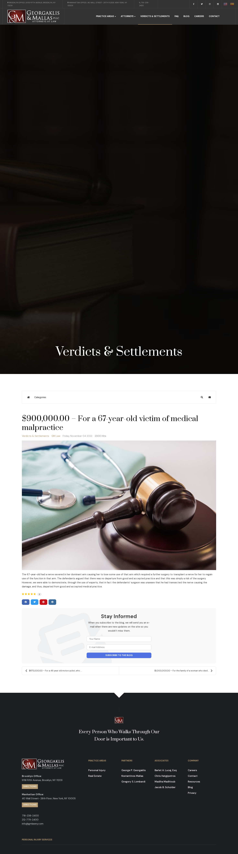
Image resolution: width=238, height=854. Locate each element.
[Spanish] (232, 4)
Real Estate (95, 776)
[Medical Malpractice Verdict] (119, 505)
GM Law (55, 436)
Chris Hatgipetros (165, 776)
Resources (194, 781)
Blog (186, 16)
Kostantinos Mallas (132, 776)
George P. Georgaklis (133, 770)
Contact (214, 16)
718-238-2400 (144, 4)
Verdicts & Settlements (155, 16)
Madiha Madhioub (165, 781)
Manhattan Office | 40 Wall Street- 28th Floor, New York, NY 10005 (97, 4)
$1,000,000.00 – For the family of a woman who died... (181, 670)
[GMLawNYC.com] (33, 16)
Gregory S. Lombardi (133, 781)
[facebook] (194, 4)
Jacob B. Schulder (165, 787)
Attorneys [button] (127, 16)
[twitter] (202, 4)
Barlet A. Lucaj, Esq (166, 770)
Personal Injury (97, 770)
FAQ (177, 16)
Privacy (192, 793)
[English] (225, 4)
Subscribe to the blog (119, 655)
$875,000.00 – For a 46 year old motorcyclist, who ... (55, 670)
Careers (199, 16)
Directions (30, 786)
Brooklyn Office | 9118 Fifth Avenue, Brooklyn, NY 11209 (31, 4)
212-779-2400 (30, 819)
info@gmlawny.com (32, 823)
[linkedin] (218, 4)
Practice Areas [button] (105, 16)
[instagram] (210, 4)
